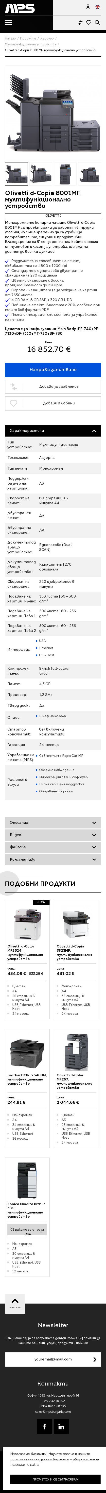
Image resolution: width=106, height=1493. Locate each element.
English (95, 6)
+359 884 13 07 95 (53, 1406)
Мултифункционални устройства (30, 44)
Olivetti (53, 215)
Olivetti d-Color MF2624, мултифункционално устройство (25, 952)
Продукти (28, 38)
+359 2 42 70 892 (53, 1401)
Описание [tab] (19, 823)
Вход (88, 6)
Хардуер (47, 38)
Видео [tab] (15, 835)
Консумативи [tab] (22, 859)
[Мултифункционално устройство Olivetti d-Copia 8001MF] (53, 113)
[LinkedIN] (61, 1426)
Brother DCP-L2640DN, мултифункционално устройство (27, 1079)
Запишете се (95, 1359)
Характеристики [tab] (27, 431)
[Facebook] (44, 1426)
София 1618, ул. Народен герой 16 (53, 1395)
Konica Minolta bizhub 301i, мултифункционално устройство (26, 1210)
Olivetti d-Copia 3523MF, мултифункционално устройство (74, 952)
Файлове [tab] (18, 847)
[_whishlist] (88, 22)
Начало (10, 38)
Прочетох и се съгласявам (56, 1479)
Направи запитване (53, 370)
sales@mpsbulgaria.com (53, 1411)
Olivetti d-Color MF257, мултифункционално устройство (74, 1081)
